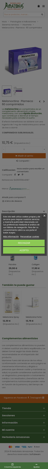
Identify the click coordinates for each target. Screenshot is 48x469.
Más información (11, 236)
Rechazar (24, 243)
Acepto (24, 250)
